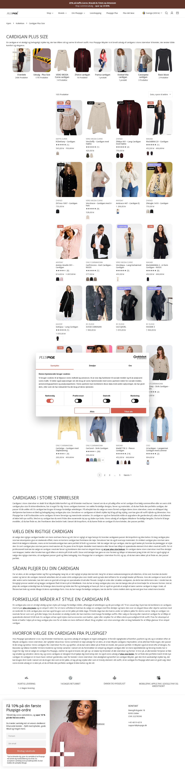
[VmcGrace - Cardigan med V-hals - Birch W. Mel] (87, 217)
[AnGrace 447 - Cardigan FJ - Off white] (118, 211)
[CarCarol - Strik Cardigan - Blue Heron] (91, 460)
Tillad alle (128, 412)
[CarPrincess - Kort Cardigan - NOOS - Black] (91, 279)
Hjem (8, 23)
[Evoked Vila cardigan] (123, 60)
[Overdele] (21, 60)
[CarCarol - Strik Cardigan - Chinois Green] (95, 460)
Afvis (92, 412)
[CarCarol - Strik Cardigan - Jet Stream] (99, 460)
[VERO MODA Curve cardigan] (62, 60)
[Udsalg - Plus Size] (42, 60)
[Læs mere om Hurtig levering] (26, 678)
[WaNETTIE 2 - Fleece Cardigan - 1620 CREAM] (121, 462)
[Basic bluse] (163, 60)
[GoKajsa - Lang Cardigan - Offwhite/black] (61, 338)
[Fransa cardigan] (103, 60)
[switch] (78, 401)
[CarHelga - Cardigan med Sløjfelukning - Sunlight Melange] (57, 462)
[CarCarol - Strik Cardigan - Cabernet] (87, 460)
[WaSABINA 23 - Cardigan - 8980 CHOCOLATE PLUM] (148, 153)
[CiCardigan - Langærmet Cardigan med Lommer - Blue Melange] (148, 462)
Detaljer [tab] (92, 366)
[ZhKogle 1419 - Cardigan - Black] (151, 211)
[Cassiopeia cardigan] (143, 60)
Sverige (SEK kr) (153, 13)
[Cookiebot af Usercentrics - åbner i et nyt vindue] (135, 357)
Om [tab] (130, 366)
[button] (177, 13)
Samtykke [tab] (54, 366)
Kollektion (20, 23)
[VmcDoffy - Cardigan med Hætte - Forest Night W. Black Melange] (87, 155)
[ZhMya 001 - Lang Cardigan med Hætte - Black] (118, 155)
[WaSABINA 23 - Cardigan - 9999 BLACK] (151, 153)
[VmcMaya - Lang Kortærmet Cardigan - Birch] (118, 279)
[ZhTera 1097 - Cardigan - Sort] (57, 211)
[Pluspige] (12, 13)
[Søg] (166, 13)
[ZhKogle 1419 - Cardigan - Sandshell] (148, 211)
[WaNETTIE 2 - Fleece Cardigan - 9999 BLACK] (129, 462)
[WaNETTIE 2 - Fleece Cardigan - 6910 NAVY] (118, 462)
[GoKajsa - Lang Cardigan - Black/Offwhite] (57, 338)
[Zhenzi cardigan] (82, 60)
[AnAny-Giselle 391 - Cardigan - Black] (57, 279)
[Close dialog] (94, 702)
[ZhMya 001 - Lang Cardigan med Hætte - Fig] (121, 155)
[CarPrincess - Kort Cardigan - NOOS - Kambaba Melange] (95, 279)
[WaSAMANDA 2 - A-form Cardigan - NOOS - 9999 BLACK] (148, 279)
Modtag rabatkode (26, 751)
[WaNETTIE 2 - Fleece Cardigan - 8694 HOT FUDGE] (125, 462)
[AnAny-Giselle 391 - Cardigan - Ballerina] (61, 279)
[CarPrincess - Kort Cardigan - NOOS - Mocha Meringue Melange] (87, 279)
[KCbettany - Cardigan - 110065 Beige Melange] (57, 153)
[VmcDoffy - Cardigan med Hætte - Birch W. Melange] (91, 155)
